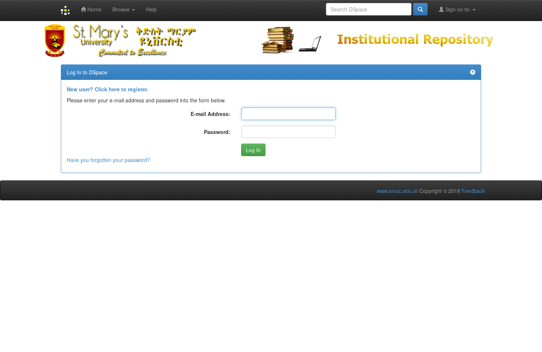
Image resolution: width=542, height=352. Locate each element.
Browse (121, 9)
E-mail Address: (210, 113)
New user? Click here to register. (107, 89)
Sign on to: (458, 9)
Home (93, 9)
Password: (217, 131)
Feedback (473, 190)
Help (151, 9)
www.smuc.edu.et (397, 190)
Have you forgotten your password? (108, 159)
